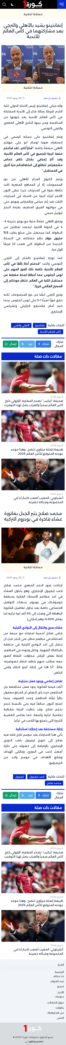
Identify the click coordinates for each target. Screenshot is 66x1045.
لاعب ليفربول (36, 776)
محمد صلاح (54, 783)
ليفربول (19, 776)
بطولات (59, 1007)
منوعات (59, 996)
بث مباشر (59, 976)
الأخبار (61, 992)
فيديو (60, 986)
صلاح (58, 740)
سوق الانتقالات (55, 1002)
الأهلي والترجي (21, 325)
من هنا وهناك (55, 1012)
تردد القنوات (57, 981)
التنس (60, 1017)
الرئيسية (59, 971)
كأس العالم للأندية (42, 117)
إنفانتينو (39, 325)
